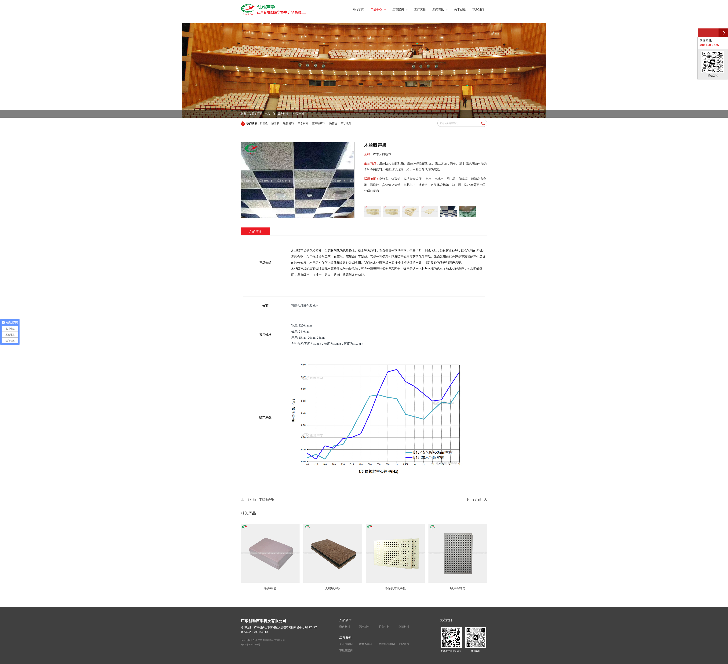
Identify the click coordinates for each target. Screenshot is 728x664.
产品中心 (269, 113)
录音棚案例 (346, 644)
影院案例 (404, 644)
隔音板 (275, 123)
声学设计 (346, 123)
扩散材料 (384, 626)
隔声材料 (364, 626)
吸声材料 (344, 626)
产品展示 (345, 620)
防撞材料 (404, 626)
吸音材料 (288, 123)
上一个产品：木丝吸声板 (257, 499)
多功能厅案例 (387, 644)
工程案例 (345, 637)
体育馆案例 (365, 644)
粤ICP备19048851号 (250, 644)
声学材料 (303, 123)
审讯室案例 (346, 650)
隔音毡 (333, 123)
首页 (259, 113)
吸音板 (264, 123)
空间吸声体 (318, 123)
